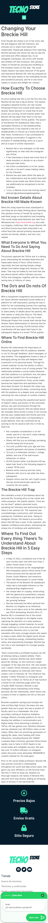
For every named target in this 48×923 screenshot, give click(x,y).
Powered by (8, 895)
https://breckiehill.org (25, 222)
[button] (24, 17)
